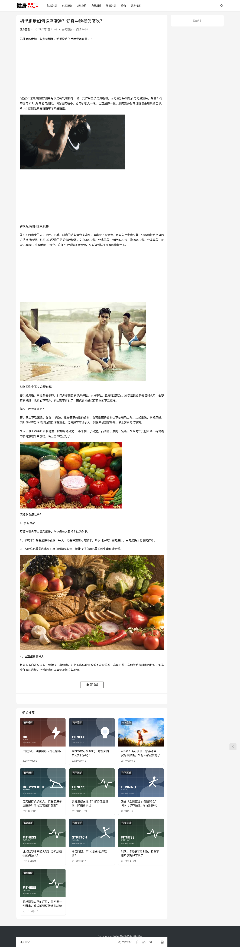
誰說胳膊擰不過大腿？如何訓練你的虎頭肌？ (42, 853)
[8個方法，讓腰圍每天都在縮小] (43, 732)
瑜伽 (123, 5)
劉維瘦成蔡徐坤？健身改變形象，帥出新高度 (90, 803)
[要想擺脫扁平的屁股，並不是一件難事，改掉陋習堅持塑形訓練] (43, 883)
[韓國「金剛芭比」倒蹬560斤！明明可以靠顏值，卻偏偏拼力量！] (141, 782)
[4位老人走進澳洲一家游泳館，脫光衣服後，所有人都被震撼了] (141, 732)
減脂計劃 (52, 5)
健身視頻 (136, 5)
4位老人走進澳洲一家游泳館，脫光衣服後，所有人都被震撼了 (140, 753)
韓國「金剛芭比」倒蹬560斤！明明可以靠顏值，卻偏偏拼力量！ (140, 803)
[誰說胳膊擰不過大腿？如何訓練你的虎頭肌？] (43, 833)
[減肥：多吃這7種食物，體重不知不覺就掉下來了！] (141, 833)
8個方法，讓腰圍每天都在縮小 (41, 751)
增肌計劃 (111, 5)
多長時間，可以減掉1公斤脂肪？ (89, 853)
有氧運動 (67, 5)
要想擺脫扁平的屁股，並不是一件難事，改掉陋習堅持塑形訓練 (42, 903)
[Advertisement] (92, 69)
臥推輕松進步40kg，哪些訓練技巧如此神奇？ (90, 753)
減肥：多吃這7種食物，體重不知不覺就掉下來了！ (140, 853)
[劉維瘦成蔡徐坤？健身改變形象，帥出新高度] (92, 782)
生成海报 (126, 942)
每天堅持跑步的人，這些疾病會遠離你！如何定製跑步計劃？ (42, 803)
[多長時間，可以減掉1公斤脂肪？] (92, 833)
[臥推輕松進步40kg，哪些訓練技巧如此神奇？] (92, 732)
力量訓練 (96, 5)
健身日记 (25, 29)
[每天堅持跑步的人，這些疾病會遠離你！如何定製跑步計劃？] (43, 782)
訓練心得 (81, 5)
